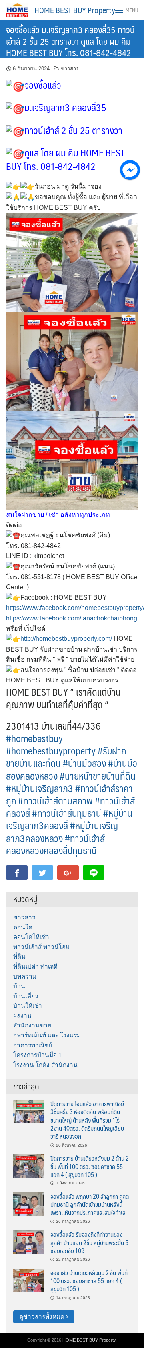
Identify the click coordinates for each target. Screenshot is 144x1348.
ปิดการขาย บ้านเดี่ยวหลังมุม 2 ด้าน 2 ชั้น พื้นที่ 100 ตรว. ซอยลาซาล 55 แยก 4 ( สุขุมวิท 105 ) (89, 1166)
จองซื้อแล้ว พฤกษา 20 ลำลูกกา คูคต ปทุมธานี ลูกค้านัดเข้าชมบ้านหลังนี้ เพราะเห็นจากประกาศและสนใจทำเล (89, 1204)
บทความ (24, 976)
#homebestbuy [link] (34, 738)
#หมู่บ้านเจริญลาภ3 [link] (39, 788)
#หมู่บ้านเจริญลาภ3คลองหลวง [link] (62, 831)
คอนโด (22, 927)
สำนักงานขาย (32, 1025)
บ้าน (19, 986)
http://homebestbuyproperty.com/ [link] (66, 638)
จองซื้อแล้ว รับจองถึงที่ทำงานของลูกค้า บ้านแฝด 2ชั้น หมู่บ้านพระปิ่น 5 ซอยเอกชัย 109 (89, 1242)
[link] (71, 618)
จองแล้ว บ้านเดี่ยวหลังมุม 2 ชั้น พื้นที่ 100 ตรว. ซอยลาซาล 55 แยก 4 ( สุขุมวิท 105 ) (89, 1280)
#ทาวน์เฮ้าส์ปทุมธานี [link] (66, 813)
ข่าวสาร (70, 69)
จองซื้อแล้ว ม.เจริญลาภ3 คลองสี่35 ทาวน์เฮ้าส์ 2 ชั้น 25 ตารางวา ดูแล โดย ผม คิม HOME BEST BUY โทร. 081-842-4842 (70, 41)
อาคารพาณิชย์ (32, 1045)
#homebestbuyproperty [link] (51, 750)
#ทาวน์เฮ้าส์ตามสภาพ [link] (55, 800)
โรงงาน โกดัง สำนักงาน (45, 1064)
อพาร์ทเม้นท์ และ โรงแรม (47, 1035)
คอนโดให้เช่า (31, 936)
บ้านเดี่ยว (25, 996)
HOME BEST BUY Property (74, 10)
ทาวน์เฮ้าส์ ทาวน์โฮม (41, 946)
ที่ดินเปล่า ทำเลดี (35, 966)
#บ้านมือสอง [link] (84, 763)
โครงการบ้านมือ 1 (37, 1054)
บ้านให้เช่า (27, 1005)
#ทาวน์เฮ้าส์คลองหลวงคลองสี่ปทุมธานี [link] (55, 844)
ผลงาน (22, 1015)
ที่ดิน (19, 956)
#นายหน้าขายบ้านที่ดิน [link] (98, 776)
